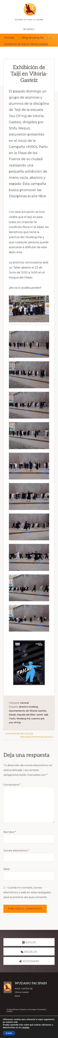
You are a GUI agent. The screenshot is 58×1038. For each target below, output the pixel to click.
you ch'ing (15, 722)
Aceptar (9, 1033)
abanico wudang (28, 706)
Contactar (22, 1009)
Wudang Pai (23, 718)
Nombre (9, 831)
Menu (30, 29)
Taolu (12, 718)
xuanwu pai (37, 718)
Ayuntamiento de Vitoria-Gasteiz (27, 710)
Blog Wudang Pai (33, 37)
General (24, 703)
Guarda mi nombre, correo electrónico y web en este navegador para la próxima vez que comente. (27, 892)
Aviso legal (32, 1009)
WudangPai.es (12, 1009)
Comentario (12, 784)
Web (6, 869)
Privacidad (41, 1009)
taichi (39, 714)
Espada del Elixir (26, 714)
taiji (46, 714)
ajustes (25, 1027)
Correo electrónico (16, 850)
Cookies (9, 1011)
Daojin (12, 714)
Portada (9, 37)
